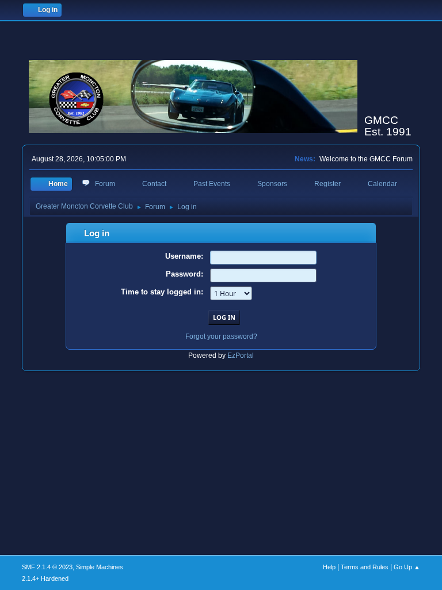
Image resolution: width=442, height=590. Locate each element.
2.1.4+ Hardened (45, 578)
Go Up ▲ (407, 566)
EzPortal (240, 355)
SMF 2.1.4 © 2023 (47, 566)
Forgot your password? (221, 336)
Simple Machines (99, 566)
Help (329, 566)
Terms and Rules (364, 566)
